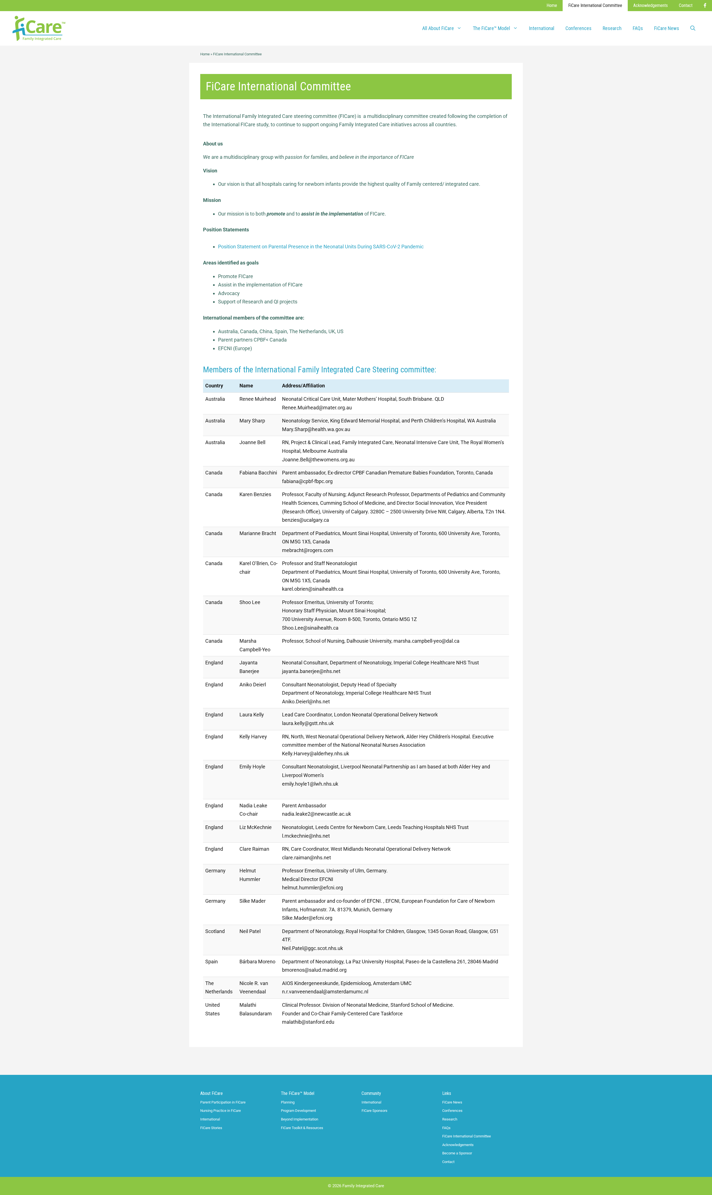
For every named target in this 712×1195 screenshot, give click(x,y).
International (541, 28)
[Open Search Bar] (693, 28)
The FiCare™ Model (297, 1093)
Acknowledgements (650, 5)
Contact (686, 5)
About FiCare (211, 1093)
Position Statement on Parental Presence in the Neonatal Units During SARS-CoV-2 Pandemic (321, 246)
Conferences (578, 28)
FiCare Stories (211, 1128)
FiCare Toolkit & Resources (302, 1128)
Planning (288, 1102)
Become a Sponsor (457, 1153)
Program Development (298, 1111)
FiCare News (666, 28)
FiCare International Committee (595, 5)
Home (552, 5)
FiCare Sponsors (374, 1111)
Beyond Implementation (299, 1119)
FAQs (638, 28)
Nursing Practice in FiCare (220, 1111)
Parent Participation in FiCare (223, 1102)
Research (612, 28)
